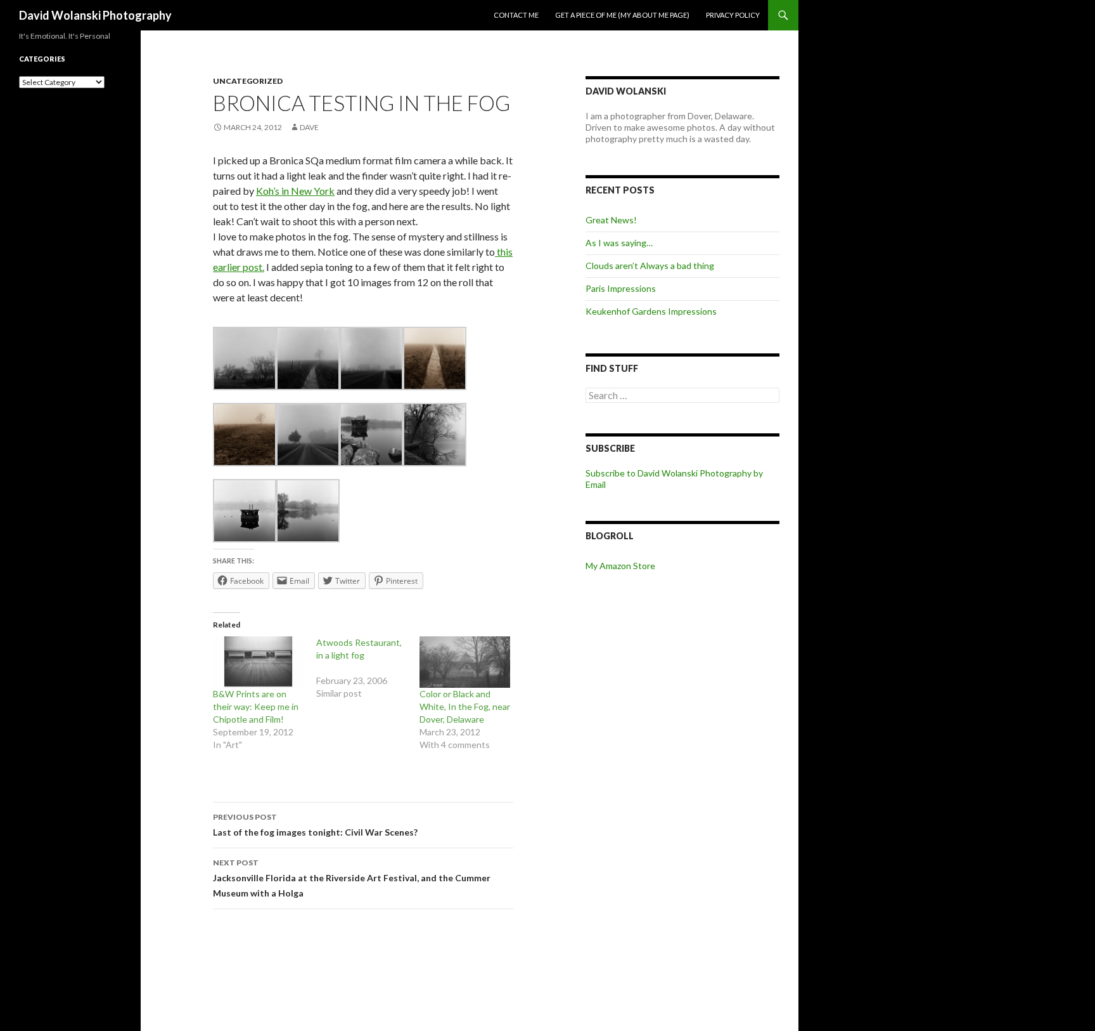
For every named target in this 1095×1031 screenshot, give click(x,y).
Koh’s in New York (295, 191)
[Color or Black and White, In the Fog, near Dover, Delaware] (464, 662)
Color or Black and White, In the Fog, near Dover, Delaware (464, 706)
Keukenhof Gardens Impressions (651, 311)
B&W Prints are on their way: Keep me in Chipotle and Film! (255, 706)
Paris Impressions (621, 288)
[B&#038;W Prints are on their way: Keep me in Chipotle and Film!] (258, 662)
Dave (309, 127)
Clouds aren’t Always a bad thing (650, 265)
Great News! (611, 219)
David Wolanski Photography (95, 15)
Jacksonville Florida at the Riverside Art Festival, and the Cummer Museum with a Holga (351, 878)
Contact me (516, 15)
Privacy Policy (733, 15)
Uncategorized (248, 81)
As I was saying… (619, 242)
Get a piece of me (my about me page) (622, 15)
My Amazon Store (620, 565)
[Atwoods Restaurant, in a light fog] (367, 668)
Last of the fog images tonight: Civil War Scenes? (315, 824)
